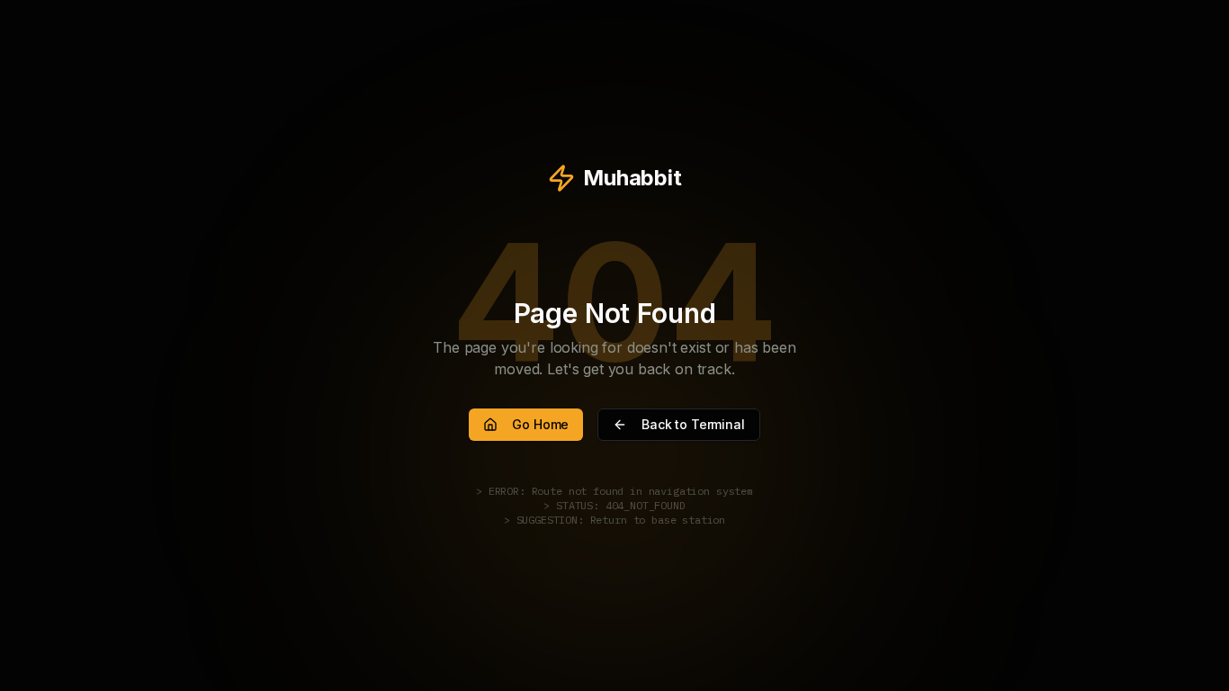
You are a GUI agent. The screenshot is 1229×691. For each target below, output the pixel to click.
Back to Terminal (692, 424)
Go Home (540, 424)
